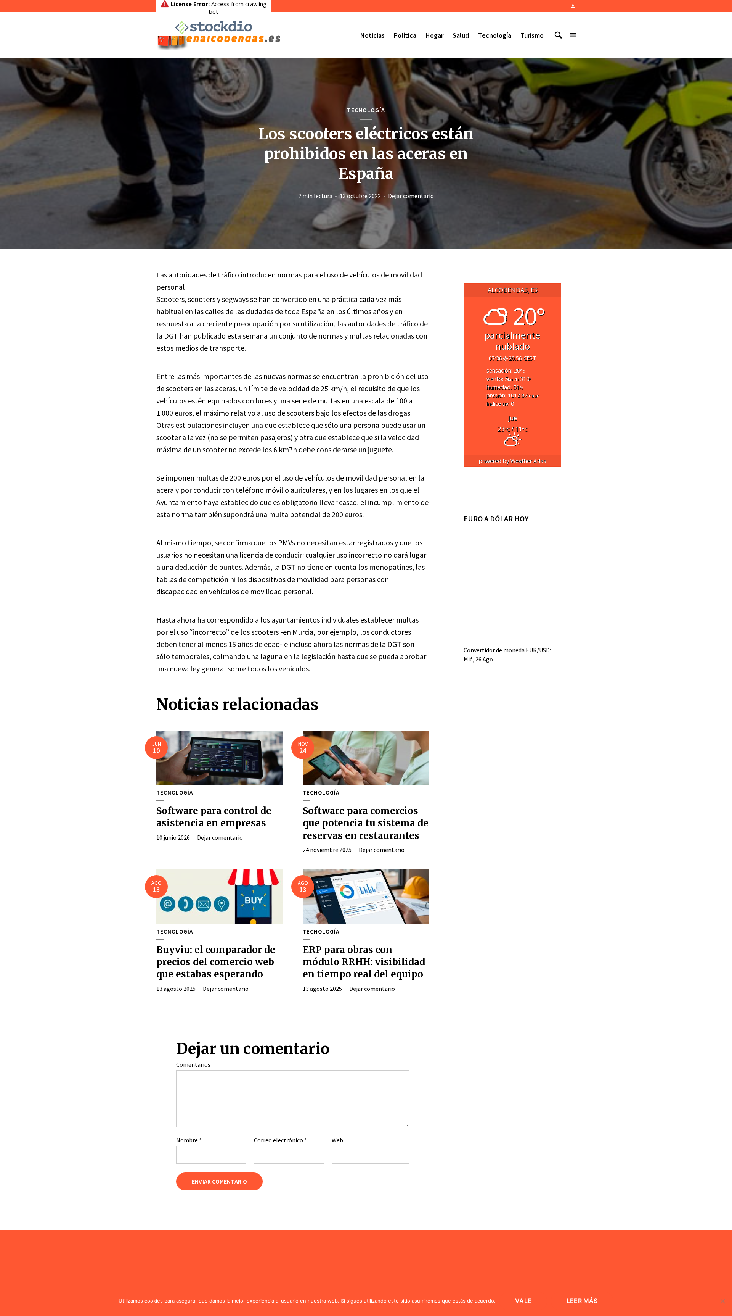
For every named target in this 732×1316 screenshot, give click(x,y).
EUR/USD (538, 650)
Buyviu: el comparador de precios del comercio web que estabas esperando (215, 962)
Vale (523, 1301)
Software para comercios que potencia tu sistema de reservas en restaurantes (366, 823)
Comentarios (193, 1064)
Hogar (434, 35)
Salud (461, 35)
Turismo (532, 35)
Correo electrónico (280, 1140)
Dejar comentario (411, 196)
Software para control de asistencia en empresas (213, 817)
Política (405, 35)
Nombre (189, 1140)
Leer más (582, 1301)
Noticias (372, 35)
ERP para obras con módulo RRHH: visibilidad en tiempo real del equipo (364, 962)
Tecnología (494, 35)
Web (337, 1140)
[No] (722, 1301)
